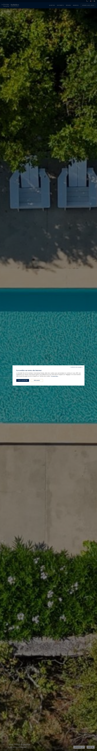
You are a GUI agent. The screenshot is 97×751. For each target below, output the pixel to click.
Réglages (37, 380)
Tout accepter (22, 380)
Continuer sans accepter (76, 367)
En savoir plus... (54, 376)
